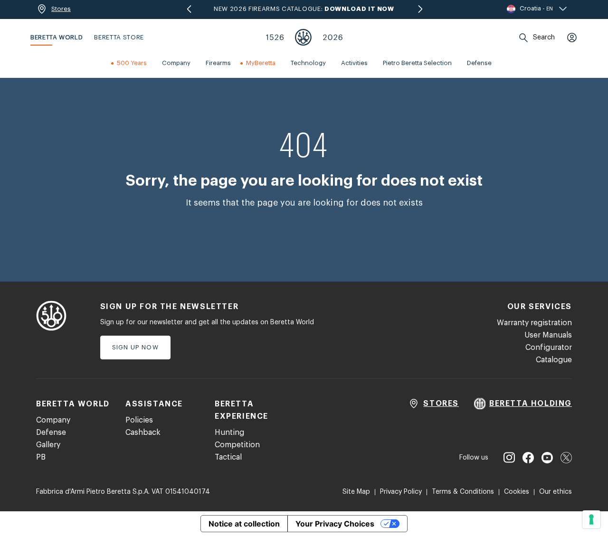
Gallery (48, 445)
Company (53, 420)
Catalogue (554, 360)
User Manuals (548, 335)
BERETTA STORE (118, 37)
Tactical (228, 457)
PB (41, 457)
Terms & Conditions (463, 492)
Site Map (356, 492)
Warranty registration (534, 323)
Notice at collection (244, 523)
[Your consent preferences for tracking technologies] (591, 519)
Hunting (229, 432)
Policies (139, 420)
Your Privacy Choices (334, 523)
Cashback (143, 432)
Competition (237, 445)
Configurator (548, 347)
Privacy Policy (401, 492)
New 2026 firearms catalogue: (304, 9)
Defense (51, 432)
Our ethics (555, 492)
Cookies (516, 492)
